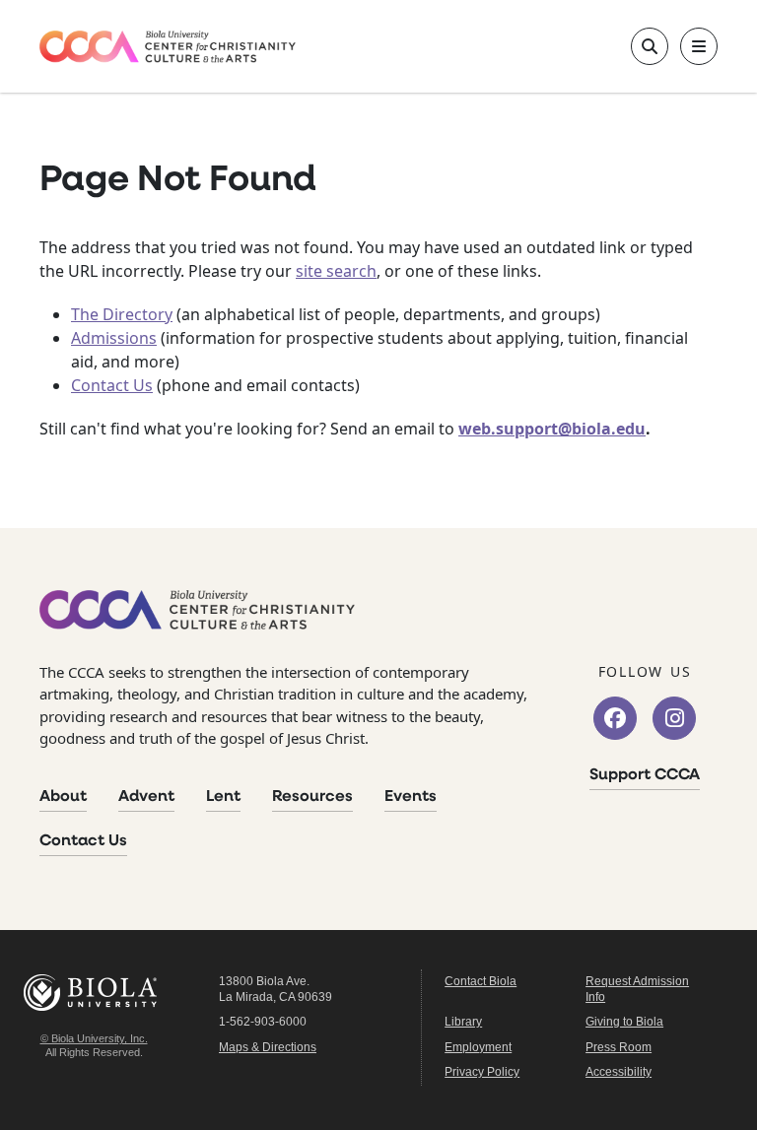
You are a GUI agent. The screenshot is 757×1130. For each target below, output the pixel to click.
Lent (223, 797)
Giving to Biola (624, 1022)
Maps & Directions (267, 1047)
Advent (146, 797)
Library (463, 1022)
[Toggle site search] (649, 46)
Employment (478, 1047)
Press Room (618, 1047)
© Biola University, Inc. (94, 1038)
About (63, 797)
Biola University (94, 992)
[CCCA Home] (167, 47)
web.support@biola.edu (552, 428)
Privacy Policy (482, 1072)
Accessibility (618, 1072)
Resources (312, 797)
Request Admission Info (637, 989)
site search (336, 271)
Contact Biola (480, 981)
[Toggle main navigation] (699, 46)
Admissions (114, 338)
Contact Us (112, 385)
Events (410, 797)
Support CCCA (644, 775)
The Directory (121, 314)
